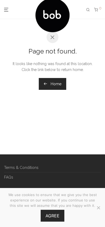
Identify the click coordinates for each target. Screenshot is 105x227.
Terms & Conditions (21, 167)
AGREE (53, 215)
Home (55, 84)
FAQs (8, 177)
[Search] (88, 9)
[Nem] (98, 207)
